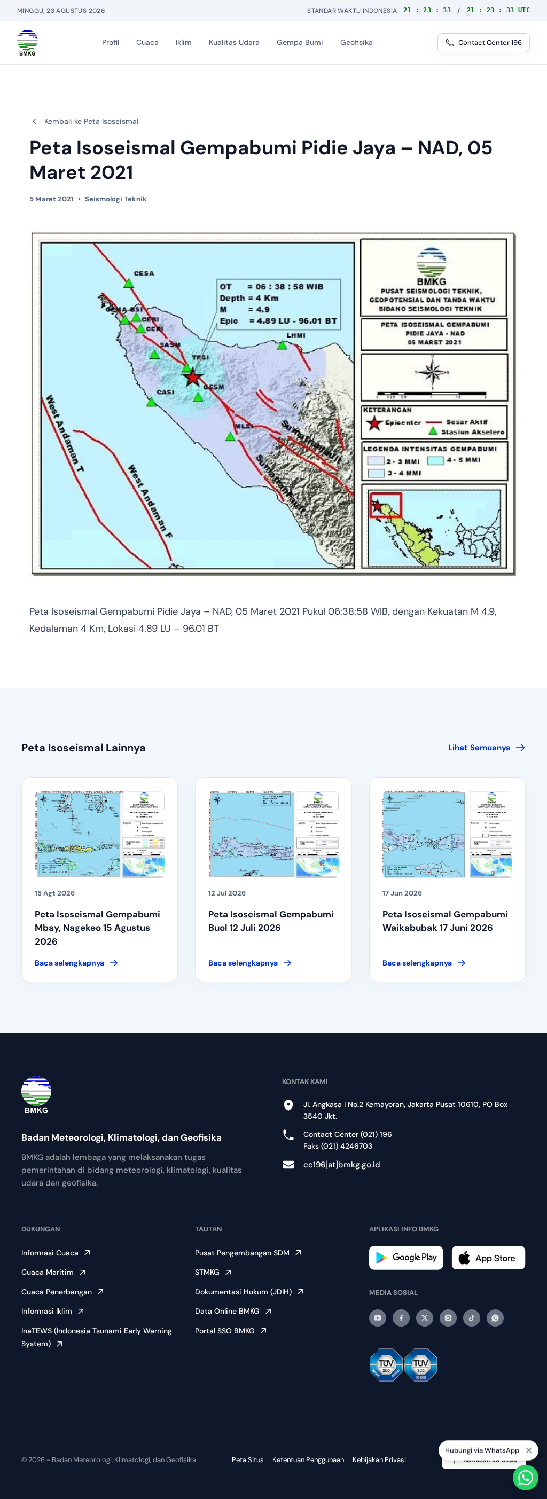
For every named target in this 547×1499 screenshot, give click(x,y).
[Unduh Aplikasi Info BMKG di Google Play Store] (406, 1258)
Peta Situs (248, 1459)
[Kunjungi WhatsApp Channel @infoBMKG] (495, 1318)
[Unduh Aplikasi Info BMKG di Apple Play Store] (488, 1257)
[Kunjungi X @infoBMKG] (424, 1318)
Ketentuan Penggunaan (308, 1459)
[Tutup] (528, 1445)
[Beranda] (27, 43)
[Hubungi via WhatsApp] (525, 1477)
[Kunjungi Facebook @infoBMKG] (401, 1318)
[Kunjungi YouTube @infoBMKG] (377, 1318)
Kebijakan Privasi (379, 1459)
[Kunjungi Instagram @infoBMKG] (448, 1318)
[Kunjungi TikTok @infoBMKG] (471, 1318)
